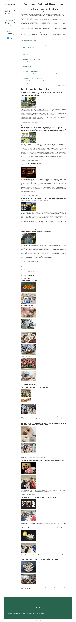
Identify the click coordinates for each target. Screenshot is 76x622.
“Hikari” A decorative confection (29, 47)
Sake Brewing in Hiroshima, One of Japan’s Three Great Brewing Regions (37, 49)
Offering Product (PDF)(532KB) (27, 271)
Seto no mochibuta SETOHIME (28, 61)
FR (9, 31)
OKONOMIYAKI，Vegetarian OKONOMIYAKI (31, 59)
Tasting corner (25, 54)
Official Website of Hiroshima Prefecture (16, 613)
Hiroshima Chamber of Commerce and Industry (18, 614)
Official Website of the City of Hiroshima (35, 613)
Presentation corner (27, 69)
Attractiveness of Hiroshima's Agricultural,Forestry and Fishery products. (37, 42)
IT (12, 31)
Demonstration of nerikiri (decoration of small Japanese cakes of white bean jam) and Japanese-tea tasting (43, 73)
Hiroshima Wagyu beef (27, 66)
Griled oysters (25, 64)
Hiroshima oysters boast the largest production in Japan (34, 83)
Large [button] (8, 34)
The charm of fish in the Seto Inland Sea (30, 71)
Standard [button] (11, 34)
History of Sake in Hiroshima (28, 52)
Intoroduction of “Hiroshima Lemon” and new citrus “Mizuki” (34, 80)
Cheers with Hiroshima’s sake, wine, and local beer (32, 78)
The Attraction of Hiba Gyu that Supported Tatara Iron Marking (35, 76)
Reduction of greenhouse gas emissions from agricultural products (36, 45)
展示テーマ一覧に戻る (62, 85)
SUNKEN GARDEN (26, 57)
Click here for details (26, 122)
